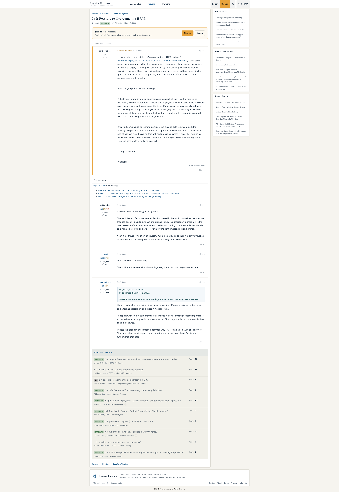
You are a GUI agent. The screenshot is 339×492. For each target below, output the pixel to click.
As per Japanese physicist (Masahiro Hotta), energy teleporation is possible (143, 400)
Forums (151, 4)
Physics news (99, 185)
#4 (203, 282)
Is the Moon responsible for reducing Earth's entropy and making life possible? (144, 452)
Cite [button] (200, 170)
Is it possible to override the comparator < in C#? (123, 379)
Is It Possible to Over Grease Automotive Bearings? (119, 369)
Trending (166, 4)
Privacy (234, 483)
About (219, 483)
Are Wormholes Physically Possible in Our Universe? (131, 431)
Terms (226, 483)
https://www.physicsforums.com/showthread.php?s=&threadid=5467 (152, 60)
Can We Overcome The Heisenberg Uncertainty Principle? (134, 390)
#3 (203, 254)
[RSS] (246, 483)
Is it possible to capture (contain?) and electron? (129, 421)
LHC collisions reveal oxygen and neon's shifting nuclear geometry (129, 196)
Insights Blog (135, 4)
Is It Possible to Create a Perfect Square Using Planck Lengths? (136, 411)
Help (241, 483)
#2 (203, 205)
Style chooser (100, 483)
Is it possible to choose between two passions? (117, 442)
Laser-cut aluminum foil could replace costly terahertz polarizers (128, 190)
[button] (143, 4)
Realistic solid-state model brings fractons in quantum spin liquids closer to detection (138, 193)
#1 (203, 51)
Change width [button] (116, 483)
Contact (212, 483)
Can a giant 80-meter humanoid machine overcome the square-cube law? (142, 359)
